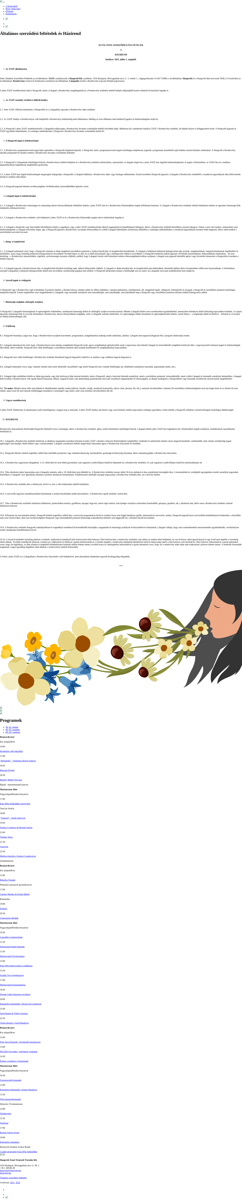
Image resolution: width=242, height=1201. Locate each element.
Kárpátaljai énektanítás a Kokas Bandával (18, 1090)
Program (9, 11)
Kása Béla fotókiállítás (27, 1152)
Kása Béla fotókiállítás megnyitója (15, 804)
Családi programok (8, 1152)
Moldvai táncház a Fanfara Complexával (18, 856)
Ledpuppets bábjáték (9, 918)
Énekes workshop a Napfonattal (14, 1061)
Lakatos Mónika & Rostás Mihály (15, 894)
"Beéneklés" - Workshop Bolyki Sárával (18, 761)
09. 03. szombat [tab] (13, 730)
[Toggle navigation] (4, 2)
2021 (12, 1182)
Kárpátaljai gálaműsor (9, 1142)
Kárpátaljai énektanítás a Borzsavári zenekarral (20, 1004)
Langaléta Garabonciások (11, 937)
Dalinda (3, 908)
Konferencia (11, 14)
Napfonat (4, 1123)
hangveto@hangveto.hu (10, 1170)
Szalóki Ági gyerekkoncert (12, 975)
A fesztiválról (11, 6)
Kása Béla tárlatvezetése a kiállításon (16, 966)
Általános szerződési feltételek (13, 1178)
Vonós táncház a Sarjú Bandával (14, 1023)
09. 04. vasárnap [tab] (13, 732)
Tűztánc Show (6, 837)
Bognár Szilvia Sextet (9, 1132)
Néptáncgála (5, 1113)
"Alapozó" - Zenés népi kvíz (12, 818)
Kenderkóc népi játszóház (11, 751)
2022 (18, 1182)
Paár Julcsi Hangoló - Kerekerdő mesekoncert (20, 1042)
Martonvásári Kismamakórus (12, 985)
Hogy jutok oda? (13, 9)
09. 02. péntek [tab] (12, 727)
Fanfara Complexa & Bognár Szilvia (16, 827)
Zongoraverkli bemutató (10, 1080)
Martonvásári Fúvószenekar (12, 956)
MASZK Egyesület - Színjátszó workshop (18, 1051)
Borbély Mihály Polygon (11, 780)
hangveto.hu (5, 1173)
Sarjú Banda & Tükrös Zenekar (14, 1013)
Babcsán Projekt (7, 770)
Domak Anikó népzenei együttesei (15, 994)
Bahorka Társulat (7, 880)
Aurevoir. (4, 846)
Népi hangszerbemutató (10, 1099)
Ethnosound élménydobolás (12, 947)
